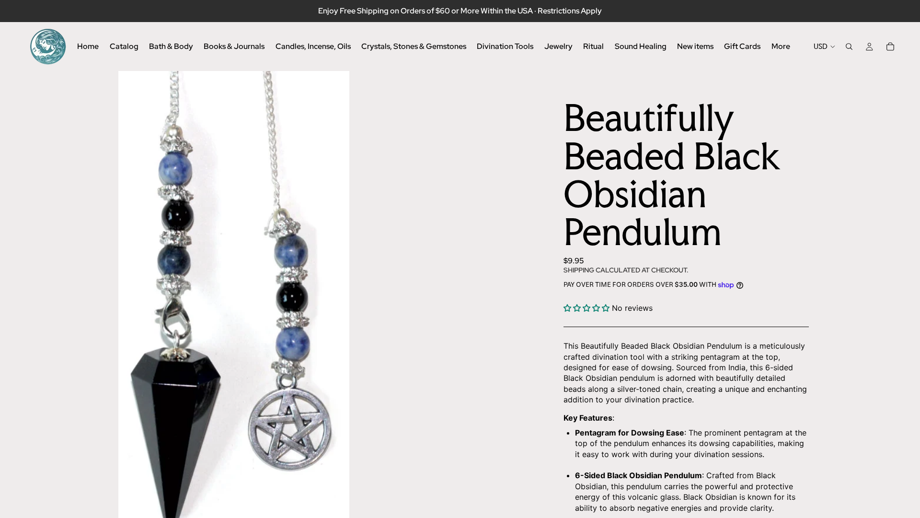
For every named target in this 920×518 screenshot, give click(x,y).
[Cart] (890, 46)
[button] (587, 308)
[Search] (849, 46)
